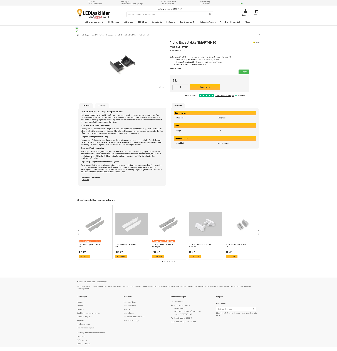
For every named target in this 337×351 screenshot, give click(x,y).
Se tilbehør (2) (176, 68)
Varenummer (174, 51)
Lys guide (80, 336)
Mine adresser (129, 313)
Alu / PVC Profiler (98, 35)
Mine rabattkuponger (132, 320)
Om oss (80, 306)
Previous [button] (78, 232)
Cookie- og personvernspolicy (88, 313)
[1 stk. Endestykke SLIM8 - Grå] (242, 224)
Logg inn (245, 15)
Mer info (86, 106)
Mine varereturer (130, 306)
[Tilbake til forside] (78, 35)
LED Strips (85, 35)
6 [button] (174, 261)
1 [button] (162, 261)
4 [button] (169, 261)
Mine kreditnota (129, 309)
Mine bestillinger (130, 302)
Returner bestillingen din (86, 328)
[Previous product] (259, 34)
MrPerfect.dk (82, 340)
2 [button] (164, 261)
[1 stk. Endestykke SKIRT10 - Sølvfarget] (168, 224)
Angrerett (80, 320)
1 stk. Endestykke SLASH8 (200, 245)
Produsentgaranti (83, 324)
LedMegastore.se (84, 344)
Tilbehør (102, 106)
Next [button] (258, 232)
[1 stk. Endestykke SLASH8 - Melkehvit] (205, 224)
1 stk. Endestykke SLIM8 (236, 245)
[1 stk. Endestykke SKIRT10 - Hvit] (131, 224)
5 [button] (172, 261)
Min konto (127, 297)
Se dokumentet (223, 143)
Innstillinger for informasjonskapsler (91, 333)
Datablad (85, 180)
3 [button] (167, 261)
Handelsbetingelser (84, 317)
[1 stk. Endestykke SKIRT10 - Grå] (95, 224)
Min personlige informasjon (134, 317)
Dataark (178, 106)
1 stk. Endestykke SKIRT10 (89, 245)
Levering (80, 309)
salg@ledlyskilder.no (188, 322)
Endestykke (110, 35)
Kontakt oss (81, 302)
